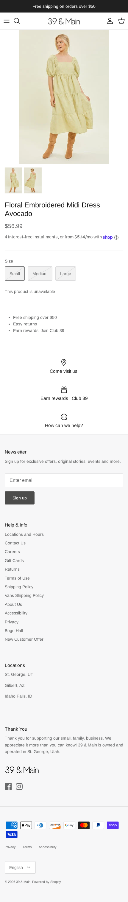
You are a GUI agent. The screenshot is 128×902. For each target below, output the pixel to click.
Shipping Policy (19, 586)
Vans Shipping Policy (24, 595)
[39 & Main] (64, 21)
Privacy (11, 622)
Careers (12, 551)
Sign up (20, 498)
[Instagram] (19, 786)
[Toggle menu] (6, 20)
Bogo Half (14, 630)
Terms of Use (17, 578)
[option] (64, 97)
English (16, 867)
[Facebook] (8, 786)
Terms (27, 847)
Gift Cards (14, 560)
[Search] (19, 20)
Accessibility (16, 613)
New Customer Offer (24, 639)
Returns (12, 569)
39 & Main (23, 882)
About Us (13, 604)
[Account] (108, 20)
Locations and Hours (24, 534)
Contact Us (15, 543)
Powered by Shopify (46, 882)
